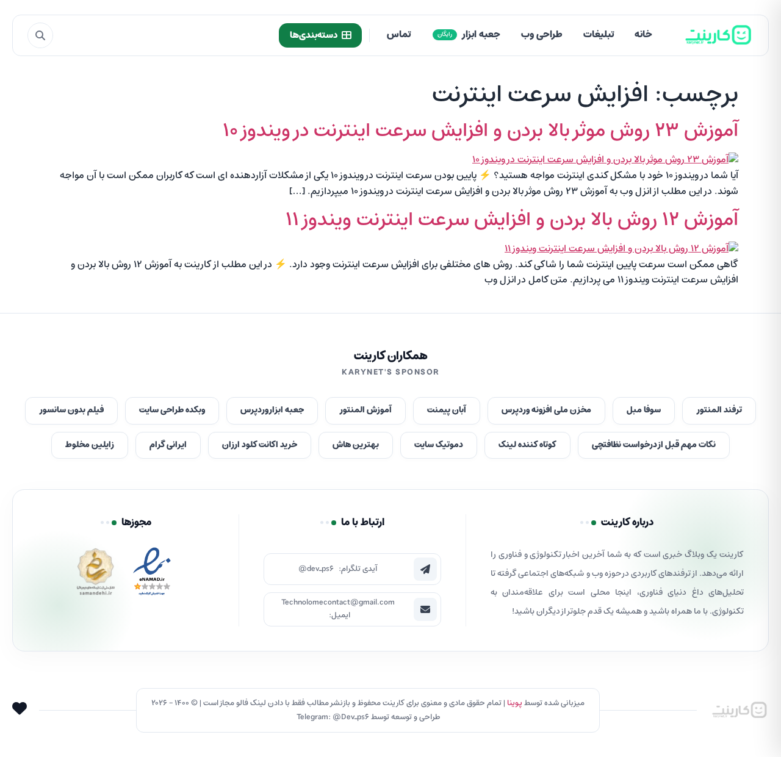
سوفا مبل (644, 410)
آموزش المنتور (365, 410)
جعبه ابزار (468, 34)
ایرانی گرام (168, 445)
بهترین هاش (356, 445)
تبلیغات (598, 34)
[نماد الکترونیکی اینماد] (152, 575)
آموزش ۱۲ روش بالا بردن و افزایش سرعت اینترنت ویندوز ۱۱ (512, 220)
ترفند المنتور (719, 410)
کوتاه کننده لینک (527, 445)
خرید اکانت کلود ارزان (259, 445)
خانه (643, 34)
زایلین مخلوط (89, 445)
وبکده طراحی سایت (172, 410)
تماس (399, 34)
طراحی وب (542, 34)
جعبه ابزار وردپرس (272, 410)
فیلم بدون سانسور (71, 410)
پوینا (514, 703)
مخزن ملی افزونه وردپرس (546, 410)
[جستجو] (40, 35)
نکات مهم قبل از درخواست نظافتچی (654, 445)
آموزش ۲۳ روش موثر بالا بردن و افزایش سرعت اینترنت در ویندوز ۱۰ (480, 131)
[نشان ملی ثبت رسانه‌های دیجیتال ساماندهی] (96, 575)
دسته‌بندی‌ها (313, 35)
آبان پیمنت (446, 410)
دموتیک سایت (438, 445)
